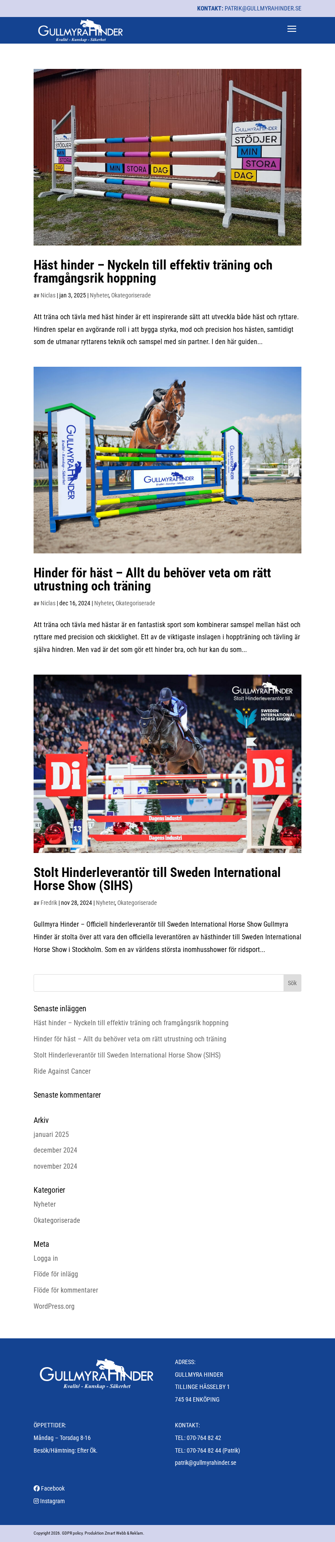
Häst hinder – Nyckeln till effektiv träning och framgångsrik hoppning (153, 271)
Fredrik (49, 902)
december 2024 (55, 1150)
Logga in (46, 1258)
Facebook (53, 1488)
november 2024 (55, 1166)
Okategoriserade (131, 295)
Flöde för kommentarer (66, 1290)
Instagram (52, 1501)
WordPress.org (54, 1306)
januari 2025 (51, 1134)
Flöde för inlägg (56, 1274)
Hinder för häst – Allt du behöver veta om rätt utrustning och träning (152, 579)
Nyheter (99, 295)
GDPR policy (72, 1533)
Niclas (48, 295)
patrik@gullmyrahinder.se (263, 8)
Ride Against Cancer (62, 1071)
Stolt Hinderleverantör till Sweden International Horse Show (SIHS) (157, 879)
